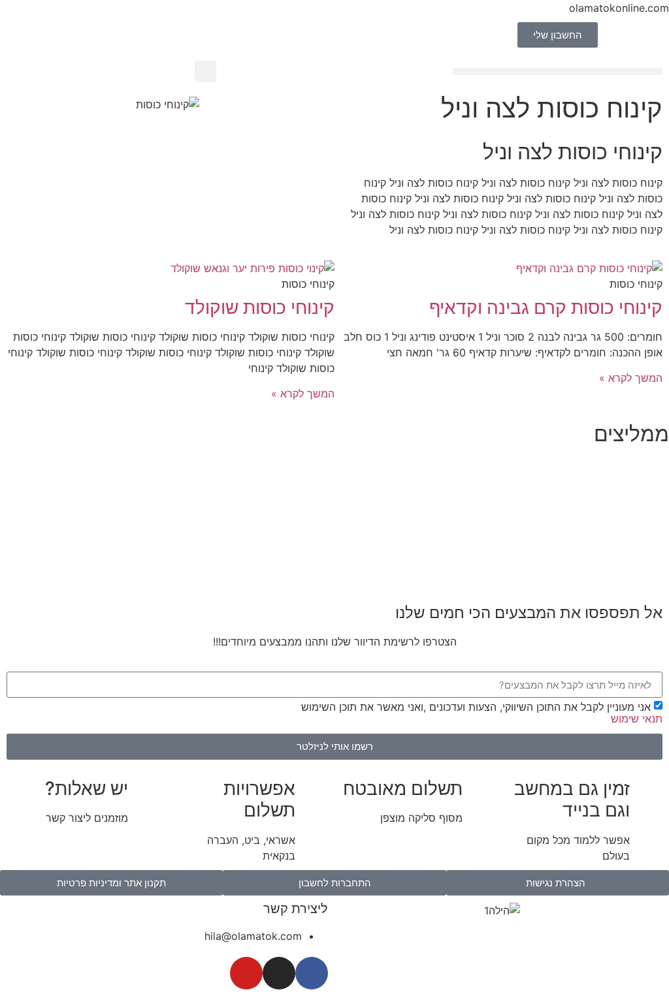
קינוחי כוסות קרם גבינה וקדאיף (545, 307)
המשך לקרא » (630, 377)
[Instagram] (279, 973)
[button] (557, 71)
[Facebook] (311, 973)
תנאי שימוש (636, 718)
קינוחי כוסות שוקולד (259, 307)
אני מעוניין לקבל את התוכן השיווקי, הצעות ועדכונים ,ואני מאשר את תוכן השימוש (481, 712)
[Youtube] (246, 973)
